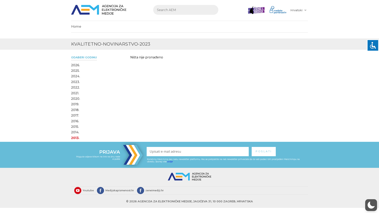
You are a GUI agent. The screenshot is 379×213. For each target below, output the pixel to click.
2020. (75, 99)
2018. (75, 110)
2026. (75, 65)
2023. (75, 82)
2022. (75, 87)
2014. (75, 132)
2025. (75, 71)
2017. (75, 115)
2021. (75, 93)
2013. (75, 138)
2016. (75, 121)
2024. (75, 76)
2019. (75, 104)
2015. (75, 127)
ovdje (170, 161)
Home (76, 26)
